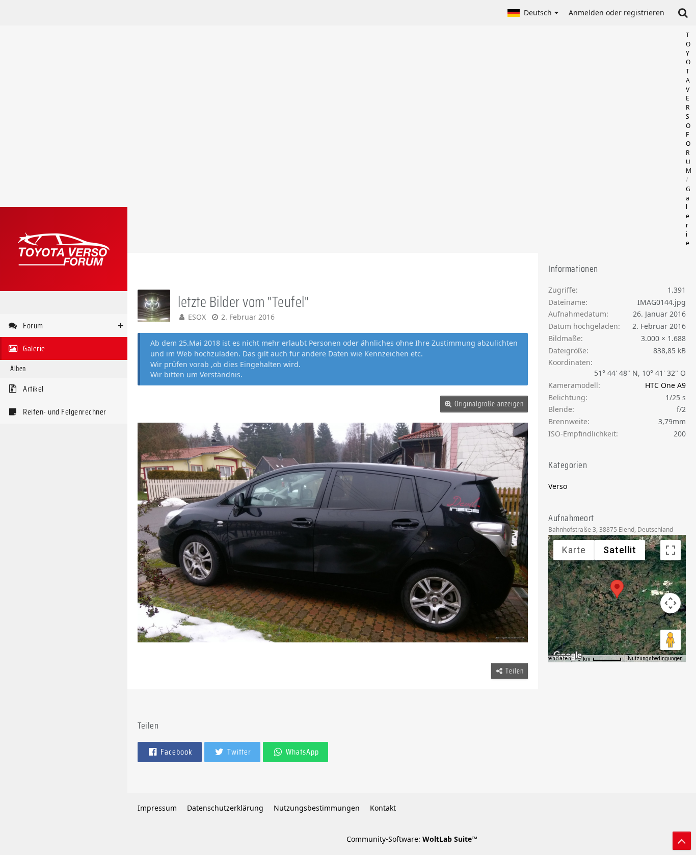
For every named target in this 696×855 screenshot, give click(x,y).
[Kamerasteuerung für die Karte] (670, 603)
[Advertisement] (412, 139)
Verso (557, 486)
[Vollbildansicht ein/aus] (670, 550)
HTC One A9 (665, 385)
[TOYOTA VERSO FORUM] (63, 249)
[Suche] (683, 12)
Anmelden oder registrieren (616, 12)
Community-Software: (411, 839)
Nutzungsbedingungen (655, 658)
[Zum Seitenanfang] (682, 841)
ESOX (197, 317)
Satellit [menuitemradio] (619, 550)
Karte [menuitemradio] (574, 550)
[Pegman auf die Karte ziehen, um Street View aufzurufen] (670, 640)
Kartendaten (555, 658)
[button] (533, 12)
